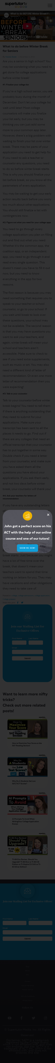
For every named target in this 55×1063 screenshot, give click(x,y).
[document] (27, 531)
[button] (48, 514)
